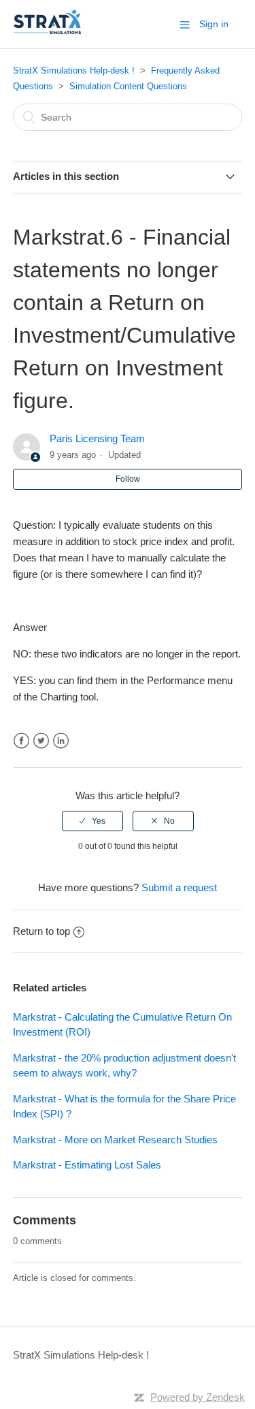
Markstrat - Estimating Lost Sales (87, 1165)
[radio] (92, 821)
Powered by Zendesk (197, 1397)
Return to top (41, 931)
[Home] (47, 31)
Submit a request (179, 887)
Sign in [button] (213, 23)
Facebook (21, 740)
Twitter (41, 740)
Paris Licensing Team (97, 438)
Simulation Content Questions (128, 86)
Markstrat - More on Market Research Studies (115, 1139)
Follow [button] (128, 479)
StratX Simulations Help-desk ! (74, 70)
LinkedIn (60, 740)
